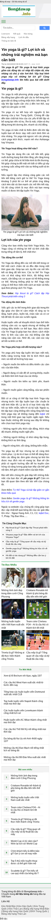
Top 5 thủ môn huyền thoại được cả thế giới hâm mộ (24, 862)
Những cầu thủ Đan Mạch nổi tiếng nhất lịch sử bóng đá (24, 749)
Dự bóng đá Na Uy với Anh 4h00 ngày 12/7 (23, 739)
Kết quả (16, 34)
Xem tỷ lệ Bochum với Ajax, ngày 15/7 (23, 675)
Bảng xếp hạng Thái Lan (13, 914)
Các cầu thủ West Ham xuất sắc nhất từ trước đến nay (23, 683)
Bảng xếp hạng (8, 37)
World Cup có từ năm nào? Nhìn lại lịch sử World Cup (24, 842)
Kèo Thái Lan (15, 909)
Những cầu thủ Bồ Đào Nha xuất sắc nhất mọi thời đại (25, 758)
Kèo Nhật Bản (8, 906)
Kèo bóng (28, 34)
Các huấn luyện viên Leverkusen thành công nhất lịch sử (23, 711)
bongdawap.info (10, 80)
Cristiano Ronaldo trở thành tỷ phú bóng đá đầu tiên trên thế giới (37, 593)
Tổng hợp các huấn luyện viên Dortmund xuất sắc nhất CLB (24, 693)
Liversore (5, 34)
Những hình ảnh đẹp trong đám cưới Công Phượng (12, 593)
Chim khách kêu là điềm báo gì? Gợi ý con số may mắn (25, 852)
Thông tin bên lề (8, 41)
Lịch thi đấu (24, 37)
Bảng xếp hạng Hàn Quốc (16, 911)
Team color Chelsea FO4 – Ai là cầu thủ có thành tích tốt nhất (37, 624)
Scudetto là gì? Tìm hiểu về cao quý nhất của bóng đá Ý (25, 872)
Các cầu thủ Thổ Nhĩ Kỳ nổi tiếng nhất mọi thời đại (25, 730)
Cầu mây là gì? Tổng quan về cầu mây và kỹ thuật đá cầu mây (37, 655)
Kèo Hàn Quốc (24, 906)
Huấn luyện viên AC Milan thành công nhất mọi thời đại (25, 721)
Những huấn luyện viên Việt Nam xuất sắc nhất (13, 624)
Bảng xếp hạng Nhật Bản (36, 909)
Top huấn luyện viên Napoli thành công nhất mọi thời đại (23, 702)
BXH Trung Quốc (38, 911)
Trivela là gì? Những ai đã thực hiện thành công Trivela (12, 655)
